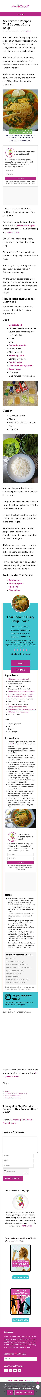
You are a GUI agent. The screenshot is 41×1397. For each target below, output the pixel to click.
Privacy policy (24, 1392)
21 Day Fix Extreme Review (13, 1098)
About (9, 1381)
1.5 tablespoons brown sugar (18, 712)
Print (20, 663)
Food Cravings (18, 1093)
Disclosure (29, 1381)
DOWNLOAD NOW (20, 1277)
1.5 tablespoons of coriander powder (21, 692)
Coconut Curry (9, 1093)
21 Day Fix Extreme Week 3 (13, 1095)
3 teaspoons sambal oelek (17, 707)
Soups (25, 1093)
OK (10, 1392)
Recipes (7, 1091)
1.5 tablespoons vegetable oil (18, 679)
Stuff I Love (18, 1381)
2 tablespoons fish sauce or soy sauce (22, 709)
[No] (39, 1390)
